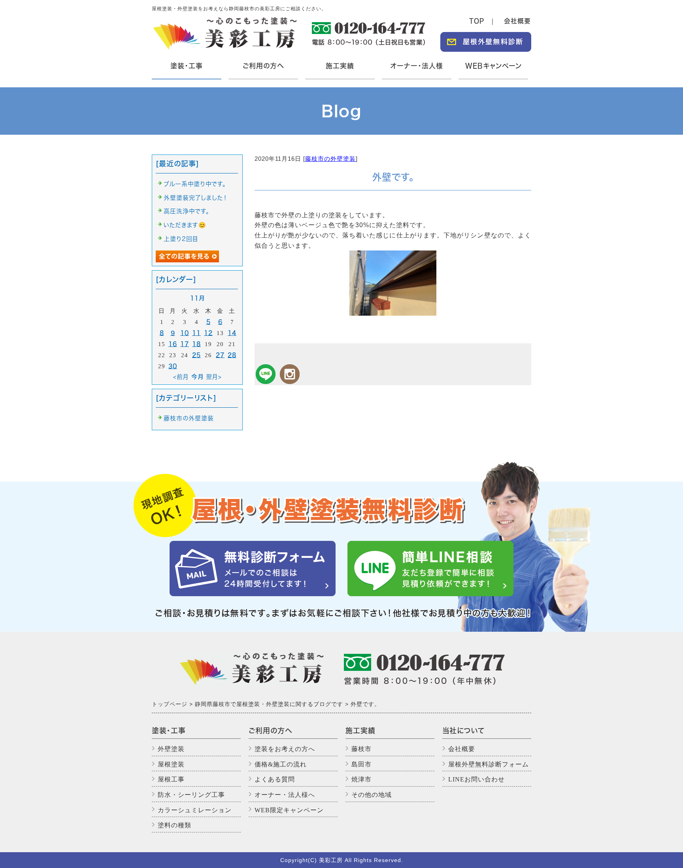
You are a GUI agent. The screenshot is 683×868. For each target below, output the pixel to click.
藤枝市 (361, 749)
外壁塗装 (171, 749)
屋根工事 (171, 779)
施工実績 (340, 65)
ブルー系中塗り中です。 (195, 184)
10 (184, 333)
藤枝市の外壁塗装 (330, 158)
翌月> (214, 377)
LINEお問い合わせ (476, 779)
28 (232, 355)
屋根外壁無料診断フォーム (488, 764)
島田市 (361, 764)
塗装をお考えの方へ (285, 749)
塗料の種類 (174, 825)
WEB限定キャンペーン (289, 810)
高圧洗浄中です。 (186, 211)
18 (196, 344)
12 (208, 333)
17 (184, 344)
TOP (476, 21)
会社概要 (517, 21)
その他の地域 (371, 794)
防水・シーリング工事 (191, 794)
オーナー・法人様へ (285, 794)
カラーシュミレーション (195, 810)
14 (232, 333)
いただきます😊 (185, 225)
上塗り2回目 (181, 239)
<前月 (181, 377)
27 (220, 355)
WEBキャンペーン (493, 65)
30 (172, 366)
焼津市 (361, 779)
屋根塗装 (171, 764)
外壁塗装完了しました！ (195, 198)
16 (172, 344)
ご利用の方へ (263, 65)
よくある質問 (275, 779)
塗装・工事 (185, 70)
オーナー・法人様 (416, 65)
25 (196, 355)
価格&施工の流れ (281, 764)
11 (196, 333)
